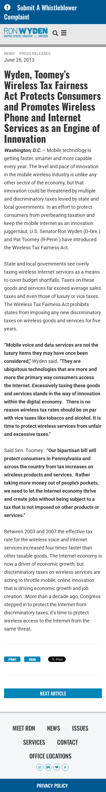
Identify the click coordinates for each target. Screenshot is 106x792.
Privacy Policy (52, 785)
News (9, 53)
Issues (80, 728)
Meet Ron (24, 728)
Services (34, 742)
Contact (67, 742)
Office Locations (50, 755)
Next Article (53, 693)
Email (32, 659)
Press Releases (35, 53)
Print (12, 659)
